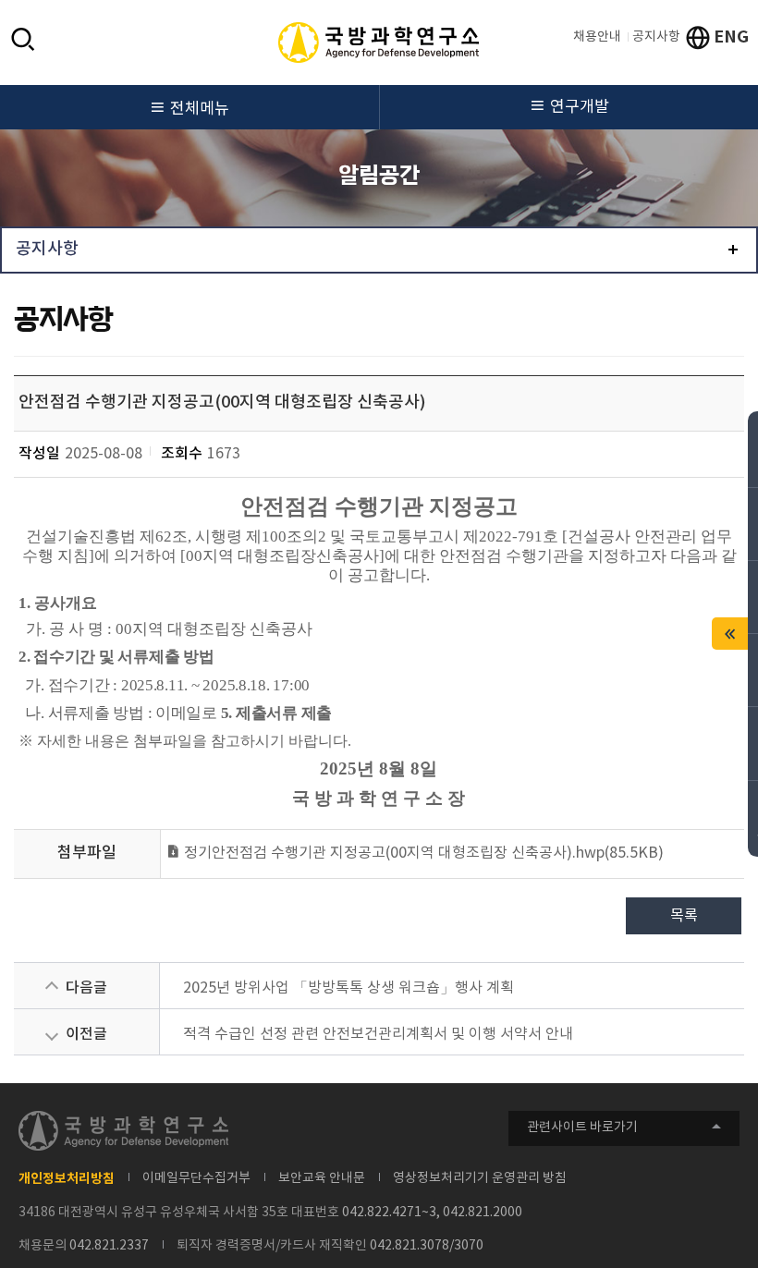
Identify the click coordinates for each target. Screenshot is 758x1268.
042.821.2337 (109, 1245)
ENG (731, 37)
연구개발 (579, 107)
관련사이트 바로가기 (582, 1127)
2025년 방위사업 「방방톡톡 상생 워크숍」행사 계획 (348, 988)
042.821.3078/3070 (426, 1245)
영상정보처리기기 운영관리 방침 (480, 1178)
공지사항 (656, 37)
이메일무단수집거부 (196, 1178)
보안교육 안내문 (321, 1178)
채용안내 (597, 37)
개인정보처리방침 (66, 1179)
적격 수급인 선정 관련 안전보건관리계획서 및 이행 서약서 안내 (378, 1034)
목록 (684, 916)
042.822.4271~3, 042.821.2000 (432, 1212)
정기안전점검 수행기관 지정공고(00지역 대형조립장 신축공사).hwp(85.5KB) (422, 853)
